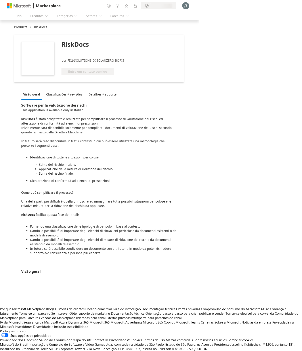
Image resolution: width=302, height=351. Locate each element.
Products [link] (20, 27)
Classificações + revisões (64, 94)
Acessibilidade (77, 326)
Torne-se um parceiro (34, 313)
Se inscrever (60, 313)
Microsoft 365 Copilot (159, 322)
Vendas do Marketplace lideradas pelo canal (73, 318)
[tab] (32, 94)
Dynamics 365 (78, 322)
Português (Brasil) (13, 331)
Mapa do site (82, 340)
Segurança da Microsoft (40, 322)
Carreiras (207, 322)
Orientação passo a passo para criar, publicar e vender (185, 313)
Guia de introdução (127, 309)
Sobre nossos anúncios (210, 340)
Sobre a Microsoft (227, 322)
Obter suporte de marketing (89, 313)
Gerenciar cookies (240, 340)
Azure (63, 322)
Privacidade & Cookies (125, 340)
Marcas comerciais (179, 340)
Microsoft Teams (188, 322)
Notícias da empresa (256, 322)
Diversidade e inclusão (49, 326)
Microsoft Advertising (126, 322)
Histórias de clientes (69, 309)
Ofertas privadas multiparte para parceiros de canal (144, 318)
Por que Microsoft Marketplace (22, 309)
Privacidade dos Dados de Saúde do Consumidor (36, 340)
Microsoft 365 (100, 322)
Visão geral (31, 94)
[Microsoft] (19, 5)
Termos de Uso (154, 340)
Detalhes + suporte (102, 94)
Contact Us (100, 340)
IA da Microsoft (11, 322)
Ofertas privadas (188, 309)
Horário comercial (98, 309)
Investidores (23, 326)
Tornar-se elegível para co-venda (250, 313)
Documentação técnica (158, 309)
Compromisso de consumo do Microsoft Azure (235, 309)
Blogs (50, 309)
